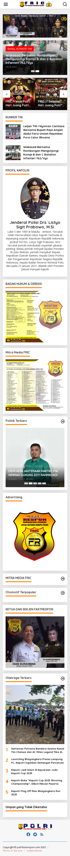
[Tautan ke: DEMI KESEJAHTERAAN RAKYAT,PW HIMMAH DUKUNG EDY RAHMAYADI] (35, 457)
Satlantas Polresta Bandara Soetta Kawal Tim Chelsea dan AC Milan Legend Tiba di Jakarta (37, 750)
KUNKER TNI (24, 49)
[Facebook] (28, 834)
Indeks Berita (34, 850)
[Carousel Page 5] (44, 483)
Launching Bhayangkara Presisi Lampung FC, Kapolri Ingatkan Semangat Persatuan (37, 761)
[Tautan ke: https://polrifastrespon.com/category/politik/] (62, 421)
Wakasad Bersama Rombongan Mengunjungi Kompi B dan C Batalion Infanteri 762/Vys (34, 59)
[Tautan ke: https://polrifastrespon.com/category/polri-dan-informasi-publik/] (62, 593)
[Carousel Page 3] (35, 483)
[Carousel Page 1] (33, 71)
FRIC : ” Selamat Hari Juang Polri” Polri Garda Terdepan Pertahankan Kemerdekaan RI (50, 103)
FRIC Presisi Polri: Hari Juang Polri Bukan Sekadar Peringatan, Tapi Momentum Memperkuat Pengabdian (18, 103)
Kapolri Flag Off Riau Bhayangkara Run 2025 (35, 793)
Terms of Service (12, 850)
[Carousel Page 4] (39, 483)
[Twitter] (35, 834)
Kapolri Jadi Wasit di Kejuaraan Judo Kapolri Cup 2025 (34, 771)
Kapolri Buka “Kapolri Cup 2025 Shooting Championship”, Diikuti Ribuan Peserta (36, 782)
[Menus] (6, 4)
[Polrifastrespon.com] (36, 4)
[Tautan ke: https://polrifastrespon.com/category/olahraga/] (62, 678)
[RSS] (41, 834)
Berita (11, 49)
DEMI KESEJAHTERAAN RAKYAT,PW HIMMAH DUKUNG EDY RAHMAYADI (33, 473)
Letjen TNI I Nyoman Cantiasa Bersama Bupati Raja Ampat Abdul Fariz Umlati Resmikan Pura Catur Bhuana (43, 131)
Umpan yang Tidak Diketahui (26, 807)
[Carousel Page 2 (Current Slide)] (37, 71)
